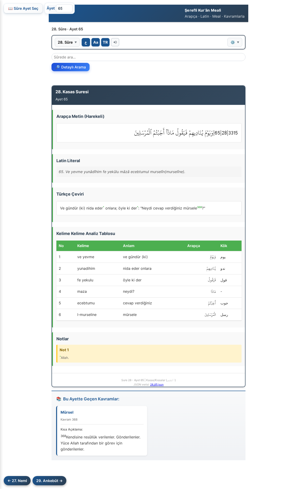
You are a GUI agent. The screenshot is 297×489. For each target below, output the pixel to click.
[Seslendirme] (115, 42)
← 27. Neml (17, 480)
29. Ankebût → (49, 480)
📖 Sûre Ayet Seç (23, 8)
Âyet (51, 8)
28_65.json (157, 384)
